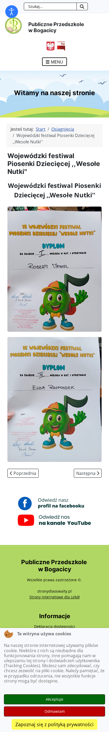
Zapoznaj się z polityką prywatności (54, 724)
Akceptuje (54, 699)
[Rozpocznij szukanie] (82, 6)
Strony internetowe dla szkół (54, 596)
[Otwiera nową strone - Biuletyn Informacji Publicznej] (59, 46)
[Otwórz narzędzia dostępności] (11, 11)
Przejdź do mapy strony (4, 4)
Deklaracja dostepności (54, 626)
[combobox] (50, 6)
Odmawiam (54, 711)
